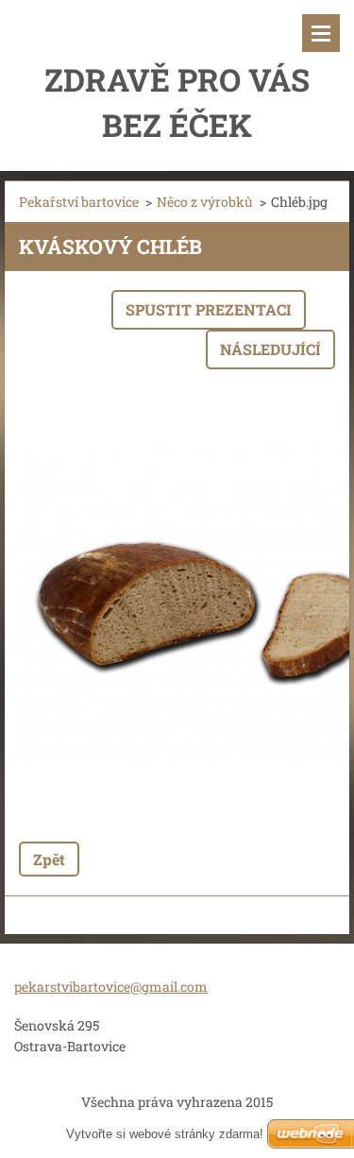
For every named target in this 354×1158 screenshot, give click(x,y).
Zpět (49, 859)
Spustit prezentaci (209, 309)
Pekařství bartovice (79, 202)
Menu (321, 33)
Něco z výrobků (205, 202)
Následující (270, 349)
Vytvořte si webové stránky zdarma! (164, 1134)
